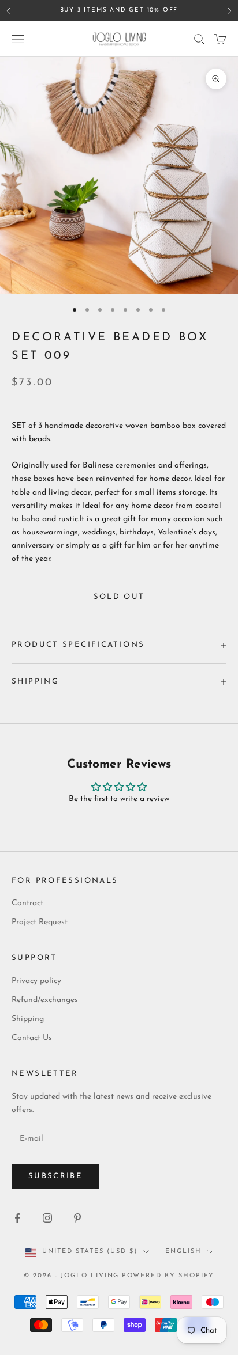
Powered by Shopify (168, 1276)
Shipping (28, 1019)
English (183, 1251)
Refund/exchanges (45, 1000)
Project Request (40, 922)
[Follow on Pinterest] (77, 1218)
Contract (27, 903)
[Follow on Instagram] (47, 1218)
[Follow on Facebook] (17, 1218)
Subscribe (55, 1176)
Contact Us (32, 1038)
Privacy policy (36, 981)
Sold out (119, 597)
